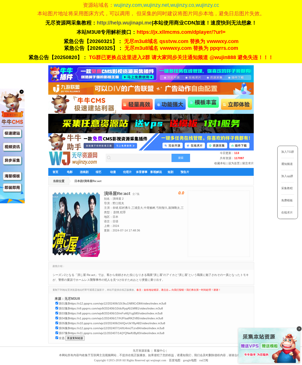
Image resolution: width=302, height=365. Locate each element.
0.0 (181, 193)
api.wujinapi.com (156, 360)
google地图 (190, 360)
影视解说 (156, 172)
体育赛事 (142, 172)
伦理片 (127, 172)
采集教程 (287, 188)
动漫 (113, 172)
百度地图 (174, 360)
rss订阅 (203, 360)
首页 (55, 172)
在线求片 (287, 212)
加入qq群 (287, 176)
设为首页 (234, 163)
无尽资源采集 (141, 350)
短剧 (170, 172)
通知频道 (287, 164)
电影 (70, 172)
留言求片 (248, 163)
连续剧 (84, 172)
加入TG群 (287, 151)
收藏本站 (220, 163)
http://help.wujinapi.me (124, 23)
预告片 (185, 172)
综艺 (98, 172)
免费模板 (287, 200)
